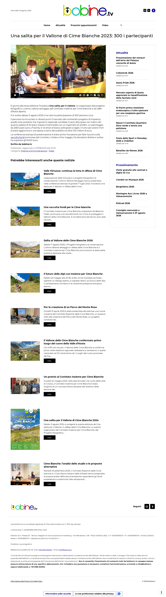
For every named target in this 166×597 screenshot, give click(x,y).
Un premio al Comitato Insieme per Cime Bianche (73, 376)
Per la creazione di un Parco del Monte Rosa (70, 307)
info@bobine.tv (65, 550)
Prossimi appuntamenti (84, 25)
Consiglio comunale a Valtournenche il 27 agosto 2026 (130, 213)
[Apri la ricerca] (121, 25)
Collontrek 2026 (124, 73)
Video (105, 25)
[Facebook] (148, 10)
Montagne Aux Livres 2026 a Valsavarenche (131, 195)
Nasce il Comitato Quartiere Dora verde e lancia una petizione (131, 126)
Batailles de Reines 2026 (129, 150)
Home (47, 25)
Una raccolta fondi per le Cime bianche (67, 207)
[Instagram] (144, 10)
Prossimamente (127, 165)
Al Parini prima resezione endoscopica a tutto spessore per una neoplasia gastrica (132, 110)
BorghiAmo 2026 (125, 186)
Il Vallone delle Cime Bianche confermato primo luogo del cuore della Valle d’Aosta (72, 342)
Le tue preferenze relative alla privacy (94, 593)
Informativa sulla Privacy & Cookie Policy (26, 581)
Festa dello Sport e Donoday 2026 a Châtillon (131, 139)
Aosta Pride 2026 (125, 83)
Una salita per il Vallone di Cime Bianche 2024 (71, 420)
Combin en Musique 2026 (130, 180)
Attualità (60, 25)
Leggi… (49, 191)
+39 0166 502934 (45, 550)
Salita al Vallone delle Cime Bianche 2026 (68, 240)
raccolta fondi (18, 137)
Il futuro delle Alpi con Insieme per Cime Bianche (73, 273)
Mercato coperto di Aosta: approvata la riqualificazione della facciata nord (131, 95)
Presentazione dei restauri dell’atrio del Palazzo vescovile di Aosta (130, 60)
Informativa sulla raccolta (58, 593)
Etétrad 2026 (123, 203)
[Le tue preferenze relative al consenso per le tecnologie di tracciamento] (161, 592)
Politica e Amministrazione (34, 151)
